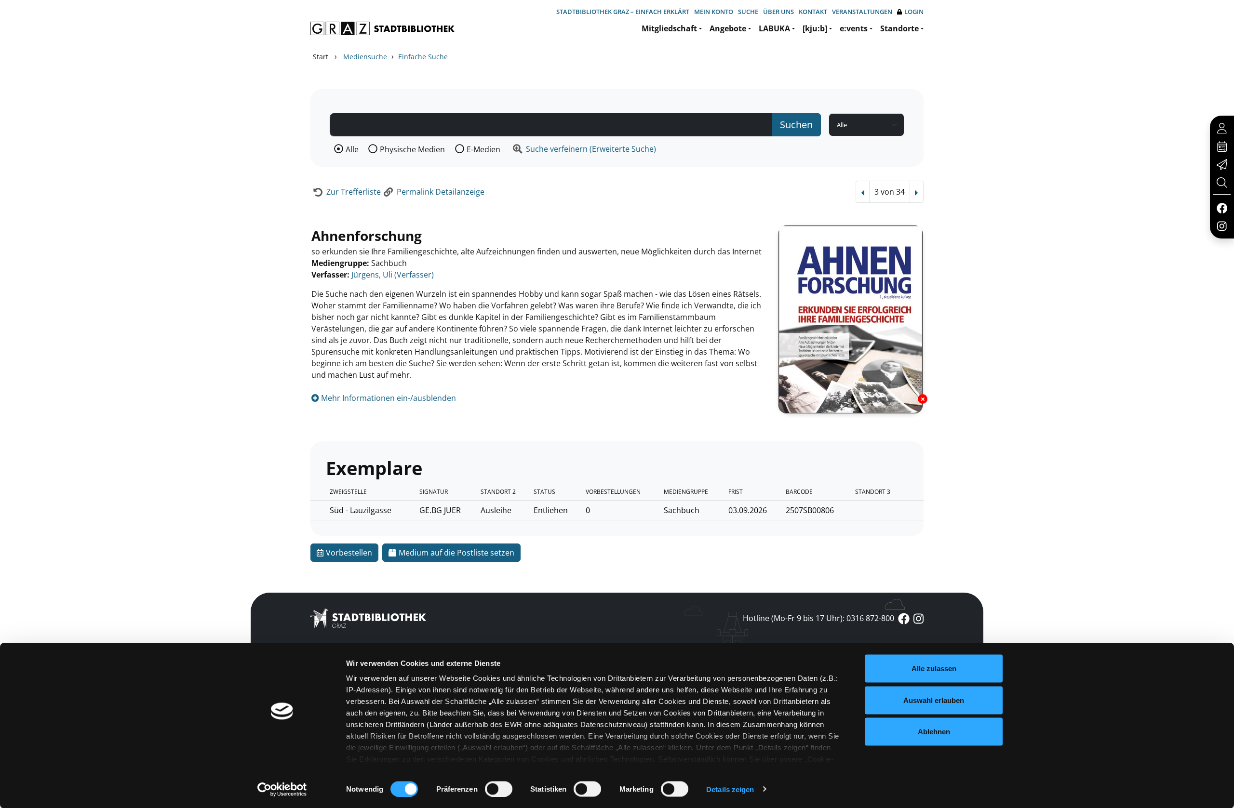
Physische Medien (412, 149)
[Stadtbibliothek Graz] (382, 28)
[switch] (498, 788)
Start (320, 56)
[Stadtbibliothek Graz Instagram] (1222, 225)
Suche (748, 11)
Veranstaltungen (862, 11)
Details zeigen (730, 789)
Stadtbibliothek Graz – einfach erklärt (622, 11)
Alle (352, 149)
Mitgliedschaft (669, 28)
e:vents (854, 28)
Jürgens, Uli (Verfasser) (392, 274)
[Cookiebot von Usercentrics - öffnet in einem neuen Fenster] (282, 789)
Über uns (778, 11)
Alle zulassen (934, 668)
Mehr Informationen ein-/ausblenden (387, 398)
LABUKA (774, 28)
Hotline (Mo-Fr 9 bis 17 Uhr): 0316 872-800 (818, 618)
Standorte (899, 28)
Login (914, 11)
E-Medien (483, 149)
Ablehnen (934, 732)
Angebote (728, 28)
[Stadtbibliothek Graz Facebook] (1221, 208)
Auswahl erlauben (933, 700)
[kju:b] (815, 28)
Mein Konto (713, 11)
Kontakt (813, 11)
